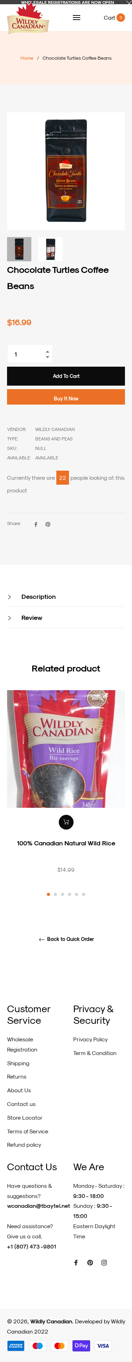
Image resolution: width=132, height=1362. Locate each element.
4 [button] (69, 894)
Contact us (21, 1103)
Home (26, 58)
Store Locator (25, 1117)
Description (38, 596)
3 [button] (62, 894)
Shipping (18, 1063)
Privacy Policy (90, 1039)
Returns (16, 1076)
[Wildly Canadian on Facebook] (76, 1262)
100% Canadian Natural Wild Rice (66, 842)
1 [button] (48, 894)
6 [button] (83, 894)
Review (31, 617)
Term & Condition (95, 1052)
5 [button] (76, 894)
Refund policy (24, 1144)
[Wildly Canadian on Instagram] (104, 1262)
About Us (19, 1090)
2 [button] (55, 894)
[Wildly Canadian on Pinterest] (90, 1262)
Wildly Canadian (51, 1321)
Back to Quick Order (70, 939)
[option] (66, 794)
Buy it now (66, 398)
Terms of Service (27, 1131)
